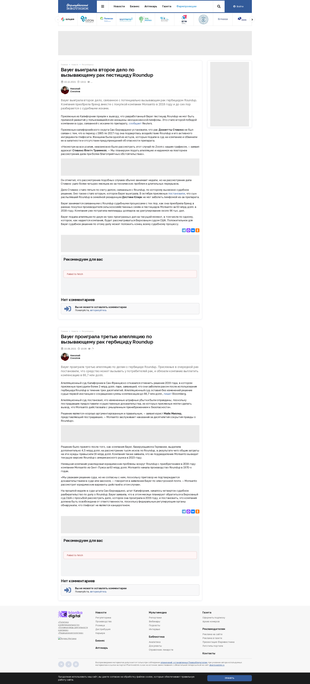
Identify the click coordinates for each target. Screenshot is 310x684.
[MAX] (188, 230)
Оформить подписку (213, 618)
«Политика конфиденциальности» (69, 623)
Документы (155, 645)
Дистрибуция (102, 629)
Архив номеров (211, 621)
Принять (229, 678)
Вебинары (154, 621)
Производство (103, 621)
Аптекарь (151, 6)
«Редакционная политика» (70, 633)
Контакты (208, 653)
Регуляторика (87, 64)
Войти (240, 6)
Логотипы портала (212, 645)
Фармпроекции (186, 6)
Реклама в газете (212, 638)
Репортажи (155, 618)
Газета (166, 6)
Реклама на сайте (212, 634)
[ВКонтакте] (193, 230)
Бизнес (134, 6)
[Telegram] (184, 230)
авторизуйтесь (98, 310)
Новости (119, 6)
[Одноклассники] (197, 230)
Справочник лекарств (161, 649)
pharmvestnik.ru (216, 665)
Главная (64, 64)
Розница (100, 625)
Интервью (154, 629)
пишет (168, 393)
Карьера (100, 633)
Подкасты (154, 625)
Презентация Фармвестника (218, 642)
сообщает (135, 123)
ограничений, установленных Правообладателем (183, 662)
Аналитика (154, 642)
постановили (176, 193)
